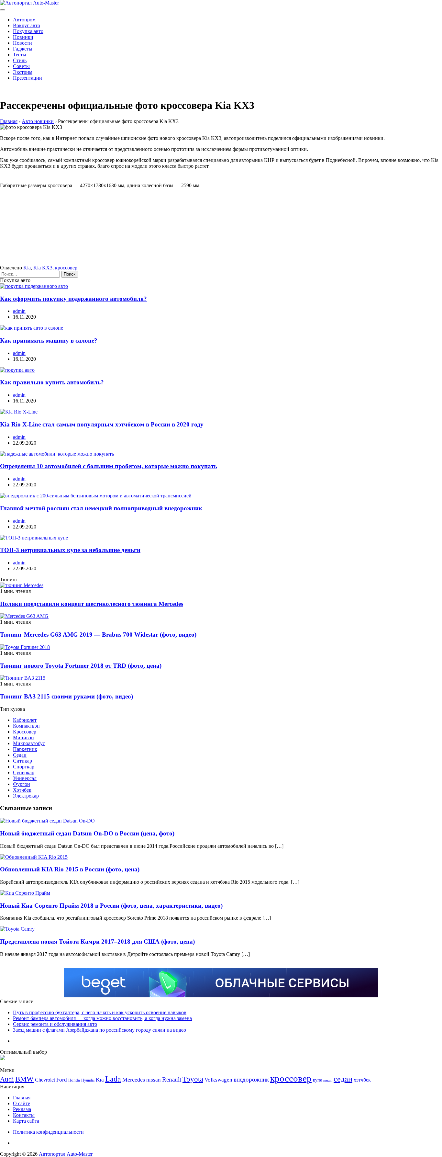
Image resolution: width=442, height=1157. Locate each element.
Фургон (21, 784)
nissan (153, 1080)
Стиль (20, 60)
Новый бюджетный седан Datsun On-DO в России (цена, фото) (87, 833)
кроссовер (66, 267)
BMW (24, 1079)
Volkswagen (218, 1080)
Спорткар (23, 766)
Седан (20, 755)
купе (317, 1080)
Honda (74, 1080)
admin (19, 311)
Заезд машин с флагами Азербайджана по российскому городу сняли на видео (99, 1030)
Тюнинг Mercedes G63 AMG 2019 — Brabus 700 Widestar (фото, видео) (98, 634)
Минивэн (23, 737)
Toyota (192, 1079)
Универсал (25, 778)
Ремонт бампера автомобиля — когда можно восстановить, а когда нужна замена (102, 1018)
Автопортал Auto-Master (66, 1154)
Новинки (23, 37)
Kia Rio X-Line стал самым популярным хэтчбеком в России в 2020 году (102, 424)
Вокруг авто (26, 25)
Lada (113, 1079)
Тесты (19, 54)
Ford (61, 1080)
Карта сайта (26, 1121)
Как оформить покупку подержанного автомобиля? (73, 298)
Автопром (24, 19)
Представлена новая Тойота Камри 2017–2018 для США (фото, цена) (97, 941)
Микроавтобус (29, 743)
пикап (327, 1080)
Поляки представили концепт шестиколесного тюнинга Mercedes (91, 603)
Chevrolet (45, 1080)
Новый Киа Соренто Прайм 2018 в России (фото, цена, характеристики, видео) (111, 905)
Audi (7, 1079)
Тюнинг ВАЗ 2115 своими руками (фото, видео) (66, 696)
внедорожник (251, 1079)
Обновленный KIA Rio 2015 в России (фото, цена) (69, 869)
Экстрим (22, 72)
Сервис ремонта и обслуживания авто (55, 1024)
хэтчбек (362, 1080)
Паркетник (25, 749)
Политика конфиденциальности (48, 1132)
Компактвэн (26, 726)
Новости (22, 43)
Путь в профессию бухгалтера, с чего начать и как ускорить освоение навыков (99, 1012)
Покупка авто (28, 31)
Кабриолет (25, 720)
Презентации (27, 78)
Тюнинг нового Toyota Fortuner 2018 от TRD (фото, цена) (80, 665)
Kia (27, 267)
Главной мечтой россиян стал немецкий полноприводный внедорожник (101, 508)
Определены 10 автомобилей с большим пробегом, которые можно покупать (108, 466)
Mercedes (133, 1079)
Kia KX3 (42, 267)
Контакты (24, 1115)
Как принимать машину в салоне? (48, 340)
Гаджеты (22, 48)
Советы (21, 66)
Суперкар (23, 772)
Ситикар (22, 761)
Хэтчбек (22, 790)
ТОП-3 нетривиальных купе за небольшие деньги (70, 550)
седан (343, 1078)
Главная (21, 1097)
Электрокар (26, 796)
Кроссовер (24, 731)
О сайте (21, 1103)
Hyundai (87, 1080)
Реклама (22, 1109)
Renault (171, 1079)
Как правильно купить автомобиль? (52, 382)
